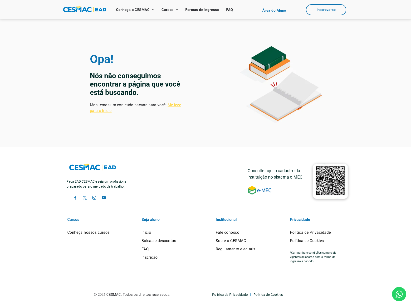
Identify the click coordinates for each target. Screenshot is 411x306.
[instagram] (94, 198)
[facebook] (75, 198)
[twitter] (85, 198)
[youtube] (104, 198)
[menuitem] (135, 10)
